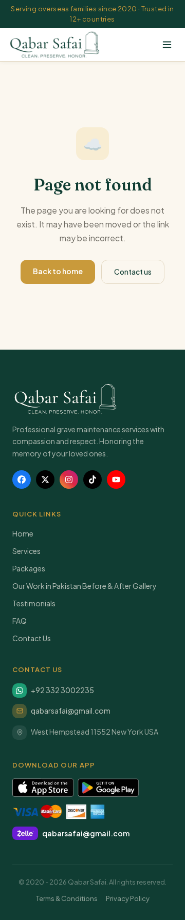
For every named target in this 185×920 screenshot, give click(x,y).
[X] (45, 479)
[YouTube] (116, 479)
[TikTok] (92, 479)
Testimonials (33, 603)
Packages (28, 568)
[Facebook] (21, 479)
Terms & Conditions (67, 898)
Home (22, 533)
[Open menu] (167, 44)
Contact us (133, 271)
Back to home (58, 271)
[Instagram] (69, 479)
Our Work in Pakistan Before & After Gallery (84, 585)
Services (26, 550)
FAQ (19, 620)
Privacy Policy (128, 898)
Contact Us (31, 638)
